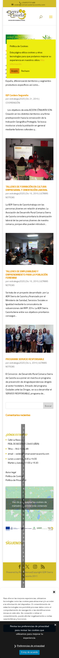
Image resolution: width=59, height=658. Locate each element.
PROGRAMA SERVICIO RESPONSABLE (25, 359)
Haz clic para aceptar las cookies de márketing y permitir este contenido (29, 503)
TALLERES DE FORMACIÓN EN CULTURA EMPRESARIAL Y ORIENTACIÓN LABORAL (27, 188)
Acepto (14, 71)
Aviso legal (11, 472)
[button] (54, 592)
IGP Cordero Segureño (17, 95)
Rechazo (25, 71)
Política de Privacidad (16, 480)
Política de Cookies (15, 476)
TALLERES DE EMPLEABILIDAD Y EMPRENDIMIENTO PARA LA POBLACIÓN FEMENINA (27, 274)
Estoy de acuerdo (29, 652)
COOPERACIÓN (13, 102)
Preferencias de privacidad (31, 645)
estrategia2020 (17, 98)
